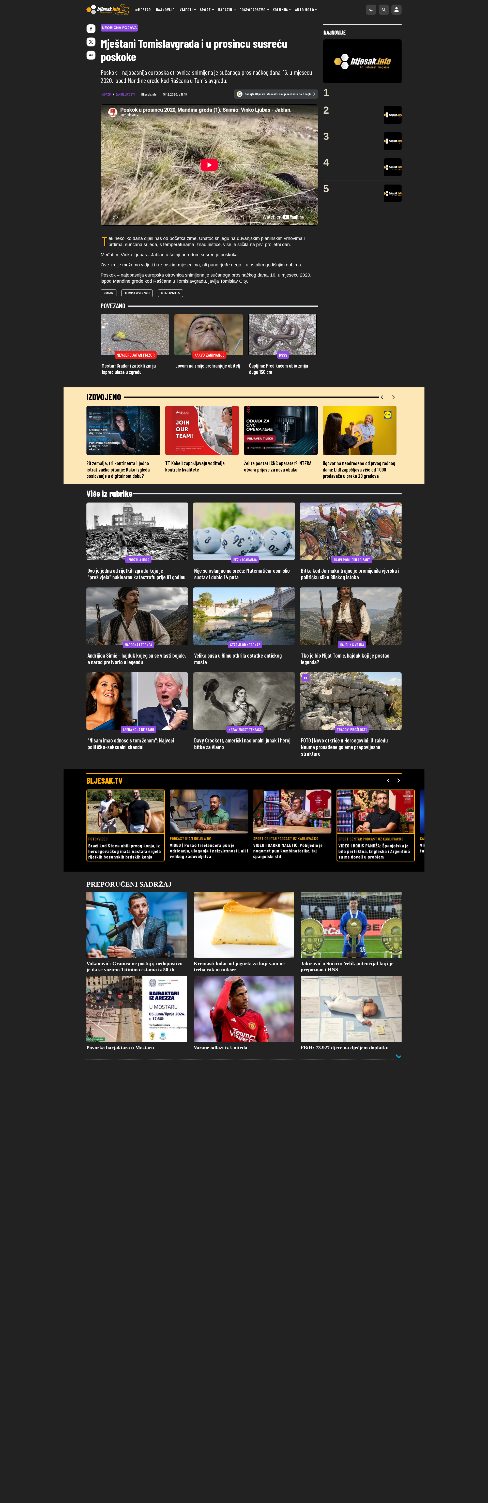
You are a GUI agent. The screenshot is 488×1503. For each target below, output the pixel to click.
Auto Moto (304, 9)
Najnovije (165, 9)
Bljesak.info (149, 94)
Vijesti (186, 9)
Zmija (108, 293)
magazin (106, 94)
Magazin (225, 9)
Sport (205, 9)
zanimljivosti (125, 94)
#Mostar (143, 9)
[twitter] (91, 42)
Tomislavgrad (137, 293)
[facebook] (91, 28)
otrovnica (170, 293)
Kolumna (280, 9)
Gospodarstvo (252, 9)
